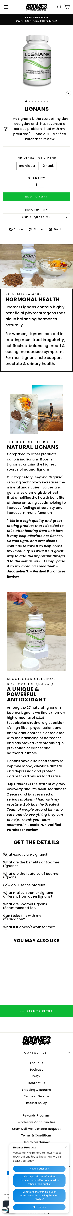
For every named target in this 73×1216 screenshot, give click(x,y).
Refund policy (36, 1103)
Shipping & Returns (36, 1090)
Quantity (36, 178)
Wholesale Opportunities (37, 1122)
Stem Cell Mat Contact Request (36, 1129)
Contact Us (35, 1053)
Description (36, 209)
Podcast (36, 1070)
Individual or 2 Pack (36, 158)
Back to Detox (39, 1011)
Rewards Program (36, 1115)
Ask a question (36, 217)
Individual (27, 166)
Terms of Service (36, 1096)
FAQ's (36, 1076)
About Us (36, 1063)
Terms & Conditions (36, 1135)
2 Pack (48, 166)
